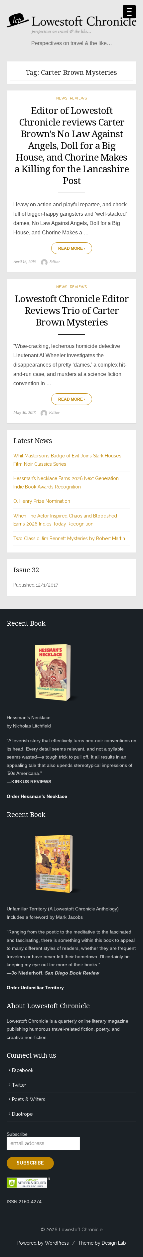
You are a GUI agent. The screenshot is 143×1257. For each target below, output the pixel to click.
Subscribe (17, 1134)
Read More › (71, 248)
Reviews (78, 98)
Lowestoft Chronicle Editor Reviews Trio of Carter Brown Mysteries (72, 310)
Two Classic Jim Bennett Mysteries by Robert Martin (69, 538)
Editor (54, 262)
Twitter (19, 1085)
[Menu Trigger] (129, 11)
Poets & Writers (28, 1099)
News (62, 98)
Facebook (22, 1070)
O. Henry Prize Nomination (41, 501)
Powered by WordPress (43, 1243)
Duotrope (22, 1114)
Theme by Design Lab (102, 1243)
